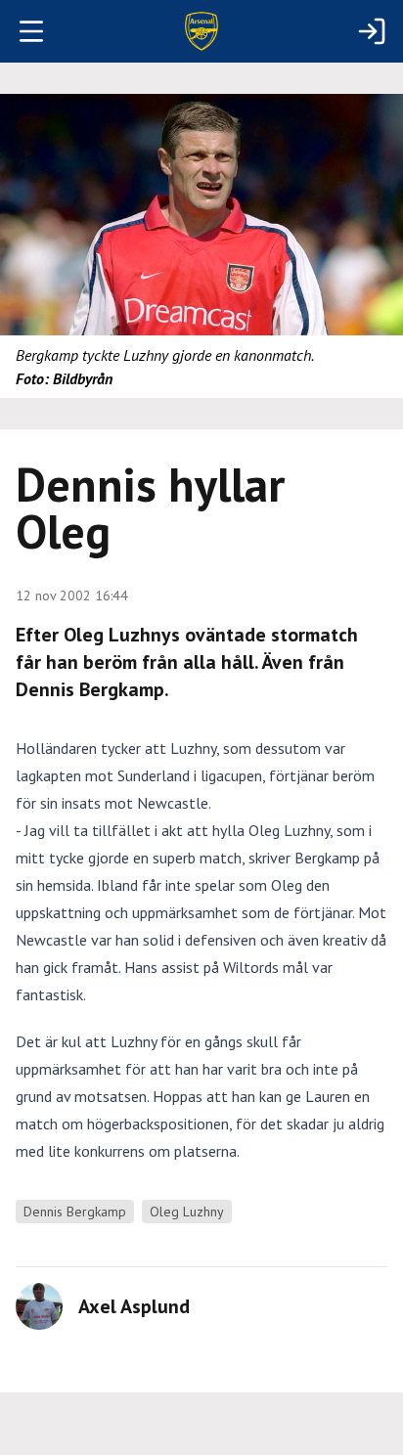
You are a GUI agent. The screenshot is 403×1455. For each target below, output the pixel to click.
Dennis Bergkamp (74, 1211)
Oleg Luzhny (187, 1211)
